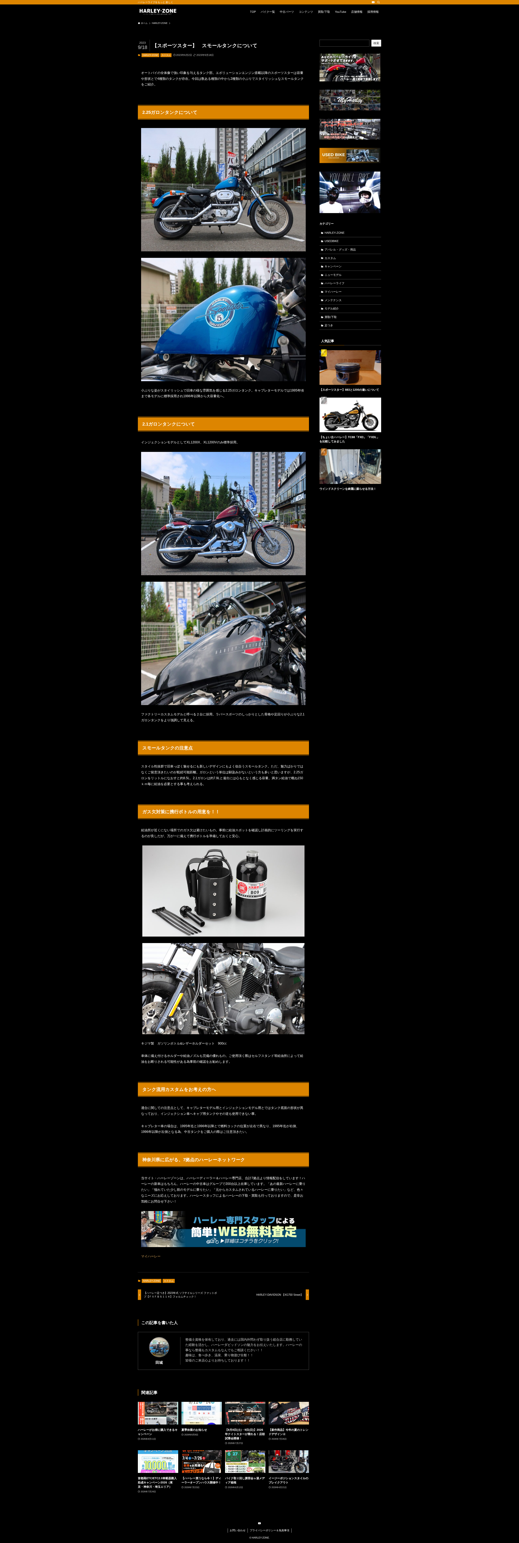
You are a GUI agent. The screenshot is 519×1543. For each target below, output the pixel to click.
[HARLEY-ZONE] (158, 12)
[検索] (378, 2)
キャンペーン (333, 266)
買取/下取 (331, 317)
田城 (159, 1363)
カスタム (166, 55)
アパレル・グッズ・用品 (340, 249)
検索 (376, 43)
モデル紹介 (332, 308)
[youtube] (373, 2)
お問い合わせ (238, 1530)
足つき (329, 325)
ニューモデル (333, 274)
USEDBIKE (332, 241)
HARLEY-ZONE (150, 55)
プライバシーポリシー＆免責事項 (269, 1530)
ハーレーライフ (334, 283)
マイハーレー (151, 1256)
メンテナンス (333, 300)
